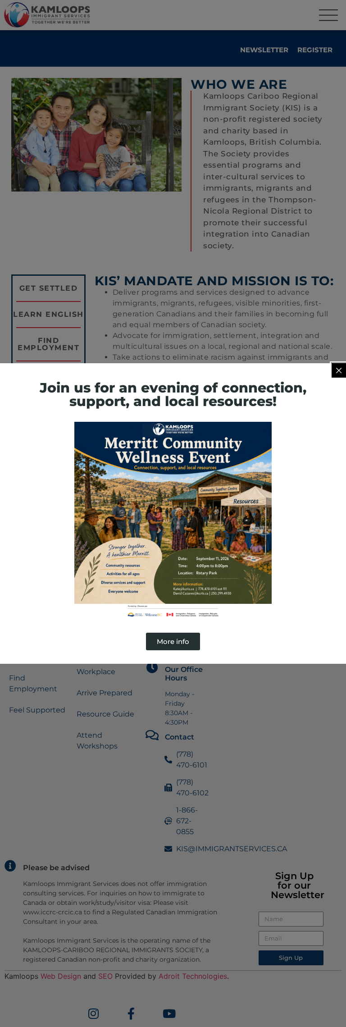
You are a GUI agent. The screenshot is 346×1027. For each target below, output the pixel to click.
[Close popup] (339, 370)
